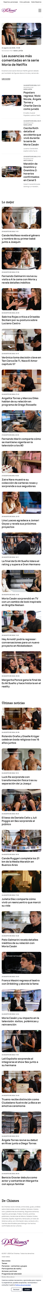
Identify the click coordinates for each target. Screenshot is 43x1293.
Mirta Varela (28, 160)
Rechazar (16, 1289)
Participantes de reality (11, 1268)
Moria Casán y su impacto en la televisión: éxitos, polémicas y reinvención (20, 1021)
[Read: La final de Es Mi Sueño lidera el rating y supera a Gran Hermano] (21, 543)
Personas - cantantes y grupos (14, 1266)
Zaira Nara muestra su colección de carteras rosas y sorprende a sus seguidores (19, 483)
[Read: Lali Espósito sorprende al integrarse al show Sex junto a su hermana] (21, 1041)
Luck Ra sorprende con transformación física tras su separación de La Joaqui (19, 780)
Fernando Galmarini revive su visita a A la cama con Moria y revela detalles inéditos (19, 279)
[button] (39, 10)
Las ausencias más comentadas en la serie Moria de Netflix (20, 60)
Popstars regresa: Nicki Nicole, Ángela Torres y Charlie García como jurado (32, 101)
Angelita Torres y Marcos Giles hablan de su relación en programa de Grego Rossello (20, 401)
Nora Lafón (28, 89)
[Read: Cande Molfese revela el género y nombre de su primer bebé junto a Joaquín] (21, 218)
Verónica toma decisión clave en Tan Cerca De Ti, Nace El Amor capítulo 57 (21, 361)
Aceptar (27, 1289)
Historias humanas (13, 414)
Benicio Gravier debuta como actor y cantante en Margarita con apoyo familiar (20, 1181)
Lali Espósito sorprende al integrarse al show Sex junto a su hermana (20, 1062)
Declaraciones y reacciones (16, 211)
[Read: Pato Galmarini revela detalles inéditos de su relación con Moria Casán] (21, 922)
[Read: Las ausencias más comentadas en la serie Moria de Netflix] (21, 34)
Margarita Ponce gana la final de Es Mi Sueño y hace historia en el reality (21, 683)
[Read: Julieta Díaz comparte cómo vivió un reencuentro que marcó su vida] (21, 881)
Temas (4, 1263)
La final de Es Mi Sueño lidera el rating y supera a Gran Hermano (21, 562)
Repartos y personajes (11, 2)
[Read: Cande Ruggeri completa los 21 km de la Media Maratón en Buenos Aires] (21, 841)
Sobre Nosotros (36, 2)
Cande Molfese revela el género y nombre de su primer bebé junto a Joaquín (21, 239)
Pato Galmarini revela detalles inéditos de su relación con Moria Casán (20, 943)
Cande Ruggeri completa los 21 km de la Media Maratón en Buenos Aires (20, 862)
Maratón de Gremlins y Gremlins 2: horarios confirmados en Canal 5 (31, 172)
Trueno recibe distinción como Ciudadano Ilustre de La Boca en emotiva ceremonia (21, 1103)
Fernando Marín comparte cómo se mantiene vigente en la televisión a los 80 (21, 442)
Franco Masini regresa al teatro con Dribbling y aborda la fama (21, 982)
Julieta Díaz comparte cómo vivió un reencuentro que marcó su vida (21, 902)
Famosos (9, 496)
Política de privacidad (23, 1285)
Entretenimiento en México (12, 170)
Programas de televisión (12, 1274)
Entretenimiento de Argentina (17, 27)
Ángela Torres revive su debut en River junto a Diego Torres (20, 1141)
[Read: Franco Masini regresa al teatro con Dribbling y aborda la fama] (21, 963)
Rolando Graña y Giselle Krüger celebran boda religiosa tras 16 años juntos (20, 740)
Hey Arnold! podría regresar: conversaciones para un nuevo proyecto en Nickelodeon (20, 642)
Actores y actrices (9, 1271)
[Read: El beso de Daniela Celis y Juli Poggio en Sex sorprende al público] (21, 800)
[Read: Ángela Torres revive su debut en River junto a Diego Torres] (21, 1122)
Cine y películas (25, 2)
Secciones (6, 1261)
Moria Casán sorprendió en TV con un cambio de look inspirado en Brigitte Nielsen (21, 602)
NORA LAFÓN (18, 51)
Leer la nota (6, 79)
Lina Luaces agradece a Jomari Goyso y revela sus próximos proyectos (20, 524)
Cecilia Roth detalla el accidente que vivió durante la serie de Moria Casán (32, 136)
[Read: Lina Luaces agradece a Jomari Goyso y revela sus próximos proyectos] (21, 503)
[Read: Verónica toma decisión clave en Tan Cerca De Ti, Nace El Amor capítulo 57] (21, 340)
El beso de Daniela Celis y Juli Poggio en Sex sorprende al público (19, 821)
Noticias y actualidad (10, 135)
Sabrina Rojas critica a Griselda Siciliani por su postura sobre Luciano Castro (21, 320)
